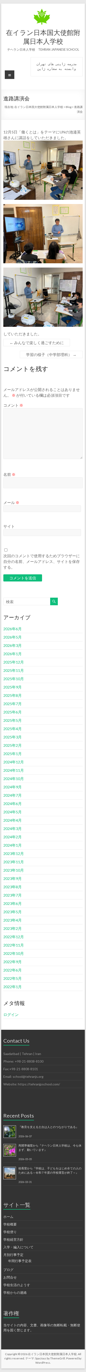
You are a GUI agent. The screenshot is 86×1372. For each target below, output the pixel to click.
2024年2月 (12, 837)
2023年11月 (13, 861)
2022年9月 (12, 961)
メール (11, 502)
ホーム (8, 1217)
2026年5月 (12, 637)
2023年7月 (12, 895)
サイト (9, 526)
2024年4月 (12, 820)
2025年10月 (13, 678)
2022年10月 (13, 953)
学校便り (10, 1232)
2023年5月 (12, 911)
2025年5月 (12, 720)
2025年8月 (12, 695)
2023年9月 (12, 878)
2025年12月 (13, 662)
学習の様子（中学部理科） (51, 354)
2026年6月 (12, 628)
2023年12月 (13, 853)
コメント (13, 405)
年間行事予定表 (20, 1261)
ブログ (8, 1270)
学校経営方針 (13, 1239)
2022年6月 (12, 970)
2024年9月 (12, 787)
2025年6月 (12, 712)
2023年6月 (12, 903)
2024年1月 (12, 845)
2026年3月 (12, 645)
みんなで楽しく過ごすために (37, 342)
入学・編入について (18, 1247)
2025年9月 (12, 687)
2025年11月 (13, 670)
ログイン (11, 1014)
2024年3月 (12, 828)
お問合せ (10, 1277)
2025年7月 (12, 703)
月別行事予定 (13, 1255)
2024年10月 (13, 778)
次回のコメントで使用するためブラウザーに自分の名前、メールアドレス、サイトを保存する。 (41, 561)
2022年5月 (12, 978)
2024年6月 (12, 803)
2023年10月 (13, 870)
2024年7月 (12, 795)
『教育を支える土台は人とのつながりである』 (48, 1127)
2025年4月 (12, 728)
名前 (9, 474)
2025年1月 (12, 753)
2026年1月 (12, 653)
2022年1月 (12, 986)
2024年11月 (13, 770)
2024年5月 (12, 812)
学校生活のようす (16, 1285)
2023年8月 (12, 886)
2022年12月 (13, 936)
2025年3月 (12, 737)
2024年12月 (13, 762)
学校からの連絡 (15, 1292)
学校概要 (10, 1224)
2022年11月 (13, 945)
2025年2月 (12, 745)
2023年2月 (12, 928)
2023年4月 (12, 920)
